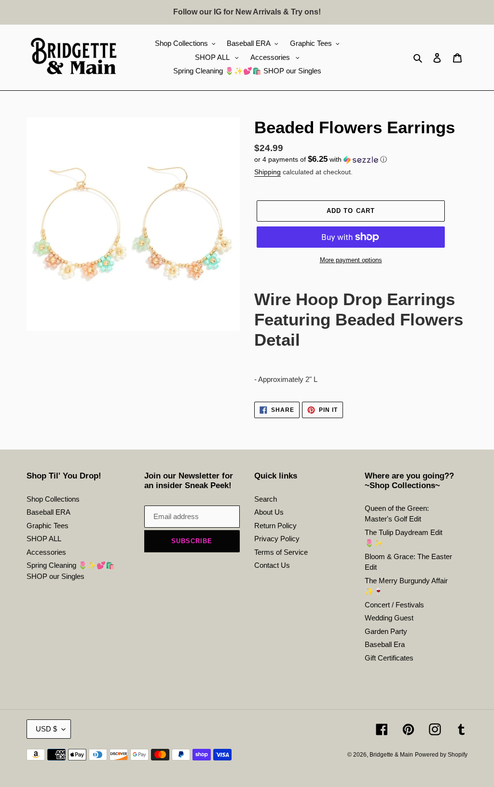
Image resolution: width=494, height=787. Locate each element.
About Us (269, 512)
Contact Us (272, 565)
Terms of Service (281, 552)
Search (265, 499)
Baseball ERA (48, 512)
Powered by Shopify (441, 754)
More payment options (351, 260)
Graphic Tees (48, 525)
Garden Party (386, 631)
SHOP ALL (44, 538)
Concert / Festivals (394, 605)
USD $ (46, 729)
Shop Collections (53, 499)
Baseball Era (385, 644)
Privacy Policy (277, 538)
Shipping (267, 172)
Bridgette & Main (391, 754)
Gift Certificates (389, 658)
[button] (320, 159)
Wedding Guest (389, 618)
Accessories (46, 552)
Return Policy (275, 525)
